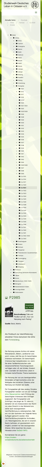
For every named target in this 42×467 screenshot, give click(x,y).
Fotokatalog (14, 340)
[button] (36, 12)
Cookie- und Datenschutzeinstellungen (21, 456)
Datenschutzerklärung (28, 454)
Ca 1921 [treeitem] (23, 188)
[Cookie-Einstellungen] (3, 463)
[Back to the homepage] (21, 4)
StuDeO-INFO (22, 430)
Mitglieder (9, 454)
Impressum (17, 454)
